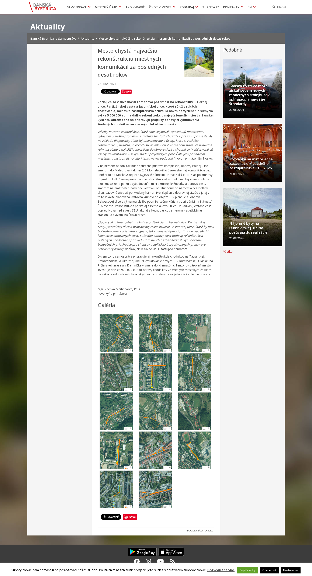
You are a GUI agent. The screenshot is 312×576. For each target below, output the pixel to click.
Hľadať (281, 7)
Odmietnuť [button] (269, 570)
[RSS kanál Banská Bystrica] (172, 561)
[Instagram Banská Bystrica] (148, 561)
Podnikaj (187, 7)
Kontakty (231, 7)
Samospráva (77, 7)
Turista (208, 7)
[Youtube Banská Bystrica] (160, 561)
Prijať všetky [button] (247, 570)
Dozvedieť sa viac (221, 570)
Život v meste (160, 7)
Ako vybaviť (135, 7)
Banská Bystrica (42, 7)
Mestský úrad (106, 7)
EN (250, 7)
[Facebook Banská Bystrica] (137, 561)
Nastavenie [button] (290, 570)
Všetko (228, 251)
